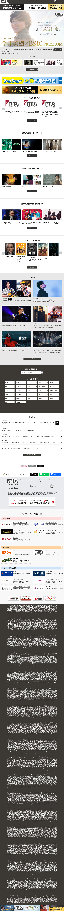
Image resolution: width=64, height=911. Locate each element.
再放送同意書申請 (51, 481)
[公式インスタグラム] (15, 488)
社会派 (40, 398)
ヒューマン (18, 394)
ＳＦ (6, 386)
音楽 (30, 485)
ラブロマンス (52, 382)
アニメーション (53, 386)
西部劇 (51, 398)
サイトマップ (51, 487)
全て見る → (32, 120)
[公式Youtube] (17, 488)
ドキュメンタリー (53, 390)
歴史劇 (29, 398)
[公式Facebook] (12, 488)
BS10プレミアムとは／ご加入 (43, 481)
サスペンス (18, 382)
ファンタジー (41, 394)
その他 (40, 390)
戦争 (6, 398)
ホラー (29, 386)
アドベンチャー (42, 386)
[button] (2, 29)
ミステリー (52, 394)
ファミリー (30, 394)
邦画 (30, 484)
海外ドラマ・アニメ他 (33, 486)
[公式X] (10, 488)
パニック (7, 394)
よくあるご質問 (51, 484)
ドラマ (29, 382)
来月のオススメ (22, 481)
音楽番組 (18, 402)
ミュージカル (19, 386)
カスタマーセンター (51, 485)
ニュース (41, 482)
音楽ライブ (7, 382)
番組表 (31, 480)
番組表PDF (31, 481)
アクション (41, 382)
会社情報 (50, 488)
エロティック (7, 390)
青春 (6, 402)
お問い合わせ (51, 480)
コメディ (18, 390)
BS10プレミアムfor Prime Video (23, 483)
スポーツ (29, 390)
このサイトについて (51, 486)
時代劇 (17, 398)
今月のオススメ (22, 480)
